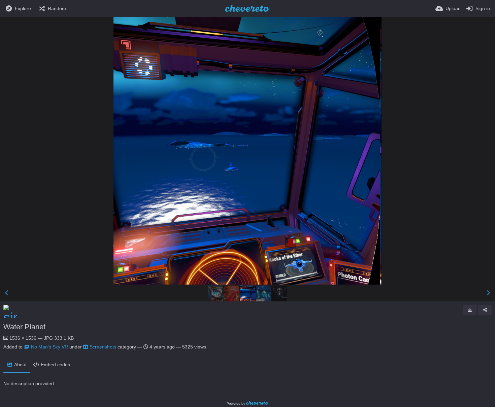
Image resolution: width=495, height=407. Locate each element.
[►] (488, 293)
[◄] (6, 293)
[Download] (469, 310)
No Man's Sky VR (49, 346)
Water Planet (24, 327)
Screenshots (103, 346)
